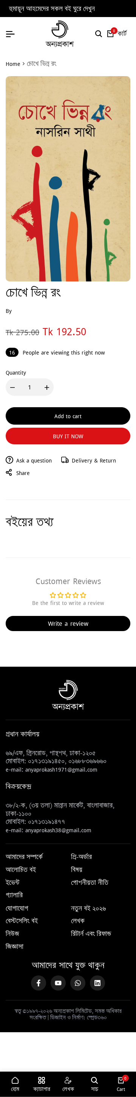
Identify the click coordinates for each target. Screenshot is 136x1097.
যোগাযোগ (17, 909)
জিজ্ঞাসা (14, 947)
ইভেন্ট (12, 883)
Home (13, 63)
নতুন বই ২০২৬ (88, 909)
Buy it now (68, 436)
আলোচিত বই (21, 870)
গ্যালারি (14, 895)
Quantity (16, 372)
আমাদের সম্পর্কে (24, 857)
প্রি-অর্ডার (81, 857)
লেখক (78, 921)
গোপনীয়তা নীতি (89, 883)
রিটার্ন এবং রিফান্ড (91, 934)
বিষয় (76, 870)
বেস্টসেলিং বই (22, 921)
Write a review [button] (68, 623)
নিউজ (12, 934)
